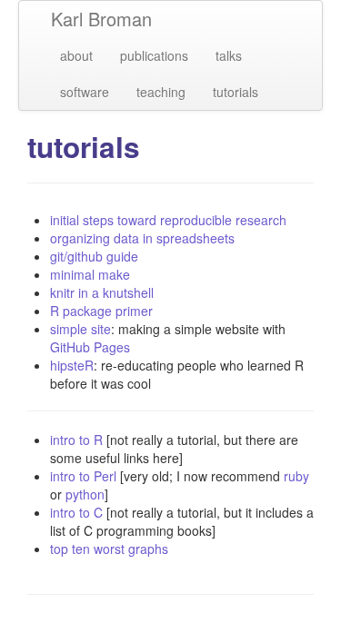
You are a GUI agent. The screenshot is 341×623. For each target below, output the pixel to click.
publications (154, 55)
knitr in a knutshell (102, 292)
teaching (161, 92)
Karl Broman (101, 18)
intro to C (76, 512)
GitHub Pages (90, 347)
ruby (296, 476)
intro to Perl (83, 476)
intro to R (76, 439)
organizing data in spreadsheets (142, 238)
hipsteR (72, 365)
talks (229, 55)
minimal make (90, 274)
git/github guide (94, 256)
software (84, 92)
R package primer (101, 311)
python (85, 494)
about (76, 55)
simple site (80, 329)
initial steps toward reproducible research (168, 220)
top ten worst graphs (109, 548)
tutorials (235, 92)
